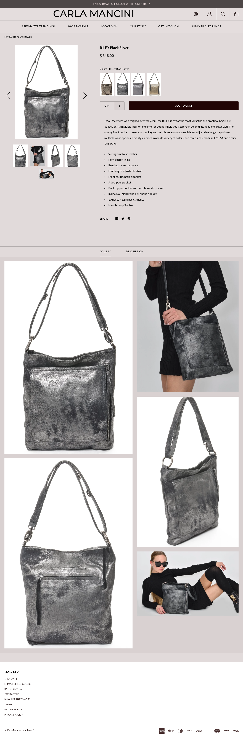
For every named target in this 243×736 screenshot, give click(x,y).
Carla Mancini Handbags (19, 730)
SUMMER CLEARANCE (206, 26)
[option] (46, 92)
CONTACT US (11, 694)
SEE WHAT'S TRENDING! (38, 26)
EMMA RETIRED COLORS (17, 683)
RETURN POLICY (13, 709)
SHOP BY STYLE (77, 26)
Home (7, 36)
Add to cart (183, 105)
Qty (107, 105)
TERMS (8, 704)
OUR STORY (138, 26)
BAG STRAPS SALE (14, 689)
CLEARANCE (10, 678)
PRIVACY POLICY (13, 714)
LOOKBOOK (109, 26)
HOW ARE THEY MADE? (17, 699)
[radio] (107, 84)
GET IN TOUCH (168, 26)
